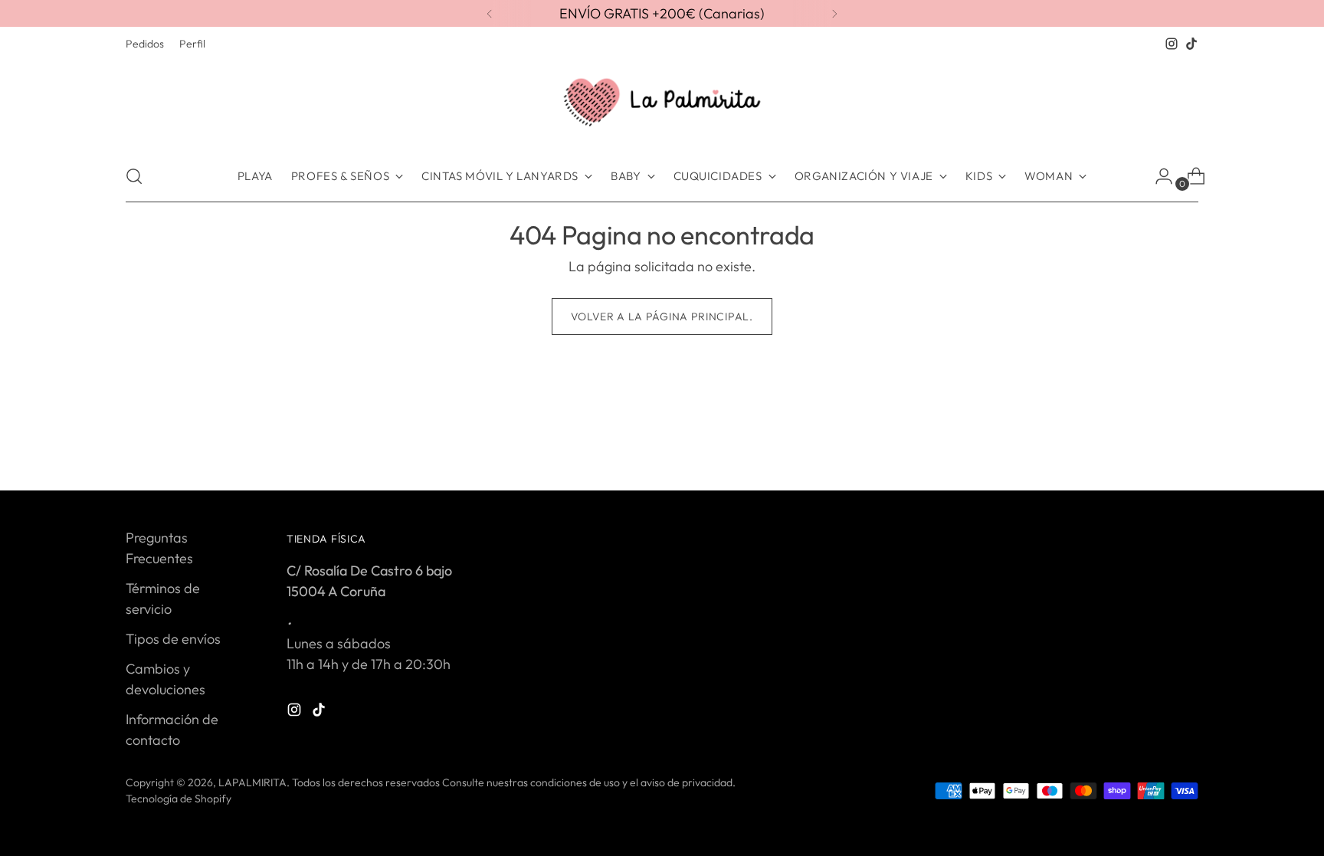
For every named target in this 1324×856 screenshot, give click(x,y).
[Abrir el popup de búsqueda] (134, 176)
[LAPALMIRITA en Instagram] (1171, 44)
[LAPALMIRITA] (662, 102)
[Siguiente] (834, 13)
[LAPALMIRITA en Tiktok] (1191, 44)
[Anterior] (489, 13)
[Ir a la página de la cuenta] (1157, 176)
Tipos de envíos (173, 639)
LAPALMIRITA (252, 782)
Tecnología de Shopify (178, 798)
